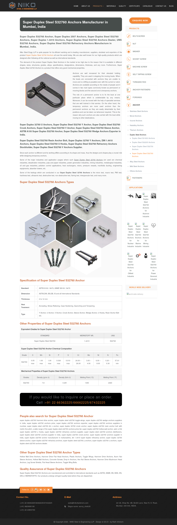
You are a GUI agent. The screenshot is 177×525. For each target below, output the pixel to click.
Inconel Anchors (136, 120)
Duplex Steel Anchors (138, 134)
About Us (86, 6)
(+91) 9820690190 (27, 506)
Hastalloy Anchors (137, 125)
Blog (171, 6)
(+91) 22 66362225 (27, 503)
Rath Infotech (117, 522)
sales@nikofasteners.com (78, 503)
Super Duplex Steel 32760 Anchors (39, 55)
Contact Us (161, 6)
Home (76, 6)
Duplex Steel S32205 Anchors (143, 142)
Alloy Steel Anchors (137, 161)
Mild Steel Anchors (137, 166)
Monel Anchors (135, 116)
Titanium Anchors (136, 130)
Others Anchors (136, 171)
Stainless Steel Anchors (139, 111)
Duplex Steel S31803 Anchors (143, 138)
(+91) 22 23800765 (27, 510)
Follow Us (25, 489)
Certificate (134, 6)
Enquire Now (140, 20)
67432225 (97, 402)
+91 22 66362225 (58, 402)
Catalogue (147, 6)
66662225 (81, 402)
